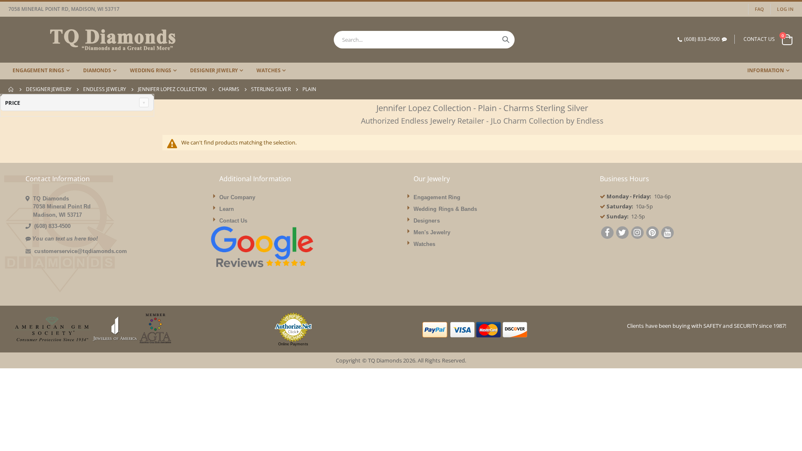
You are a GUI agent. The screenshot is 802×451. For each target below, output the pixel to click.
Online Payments (293, 344)
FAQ (759, 9)
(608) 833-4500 (702, 39)
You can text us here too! (65, 239)
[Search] (506, 39)
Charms (228, 89)
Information (765, 70)
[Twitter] (622, 234)
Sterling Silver (271, 89)
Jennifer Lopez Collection (172, 89)
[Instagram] (637, 234)
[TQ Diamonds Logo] (91, 39)
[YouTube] (667, 234)
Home (11, 89)
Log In (785, 9)
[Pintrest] (652, 234)
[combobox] (424, 39)
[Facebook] (607, 234)
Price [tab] (12, 102)
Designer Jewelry (48, 89)
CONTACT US (759, 39)
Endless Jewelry (104, 89)
